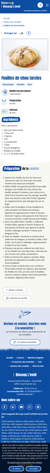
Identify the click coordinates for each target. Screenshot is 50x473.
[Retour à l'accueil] (7, 3)
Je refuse (16, 469)
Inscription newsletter (27, 342)
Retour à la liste (16, 290)
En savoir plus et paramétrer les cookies (25, 462)
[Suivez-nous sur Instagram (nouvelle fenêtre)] (30, 407)
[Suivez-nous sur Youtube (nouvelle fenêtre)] (21, 407)
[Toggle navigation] (47, 5)
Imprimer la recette (18, 298)
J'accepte (33, 469)
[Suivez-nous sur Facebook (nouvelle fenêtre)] (4, 407)
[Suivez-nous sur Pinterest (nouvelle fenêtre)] (38, 407)
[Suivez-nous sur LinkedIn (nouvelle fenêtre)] (13, 407)
